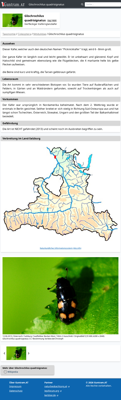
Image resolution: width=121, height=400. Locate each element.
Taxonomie (9, 34)
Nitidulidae (39, 34)
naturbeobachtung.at (55, 386)
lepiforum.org (51, 390)
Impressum (15, 386)
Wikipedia (13, 371)
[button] (4, 353)
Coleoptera (24, 34)
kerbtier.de (50, 395)
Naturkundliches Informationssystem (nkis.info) (60, 248)
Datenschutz (16, 390)
